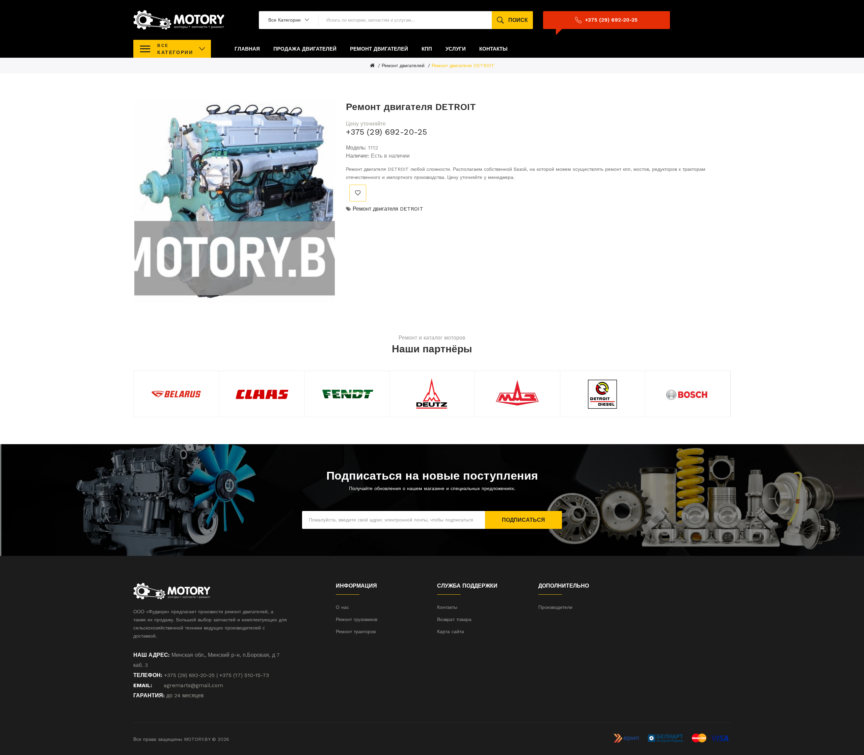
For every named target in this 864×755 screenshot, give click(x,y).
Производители (555, 607)
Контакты (447, 607)
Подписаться (523, 520)
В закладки (357, 193)
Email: (142, 685)
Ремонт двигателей (403, 65)
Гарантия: (149, 695)
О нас (342, 607)
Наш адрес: (151, 655)
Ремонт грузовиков (356, 619)
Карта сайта (450, 631)
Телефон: (147, 675)
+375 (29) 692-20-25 (386, 132)
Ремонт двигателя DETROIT (463, 65)
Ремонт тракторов (356, 631)
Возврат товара (454, 619)
